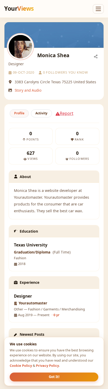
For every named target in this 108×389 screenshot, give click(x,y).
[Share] (96, 56)
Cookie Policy (21, 365)
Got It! (54, 376)
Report (66, 113)
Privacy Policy (47, 365)
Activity (41, 113)
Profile (19, 113)
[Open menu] (98, 9)
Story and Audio (28, 90)
